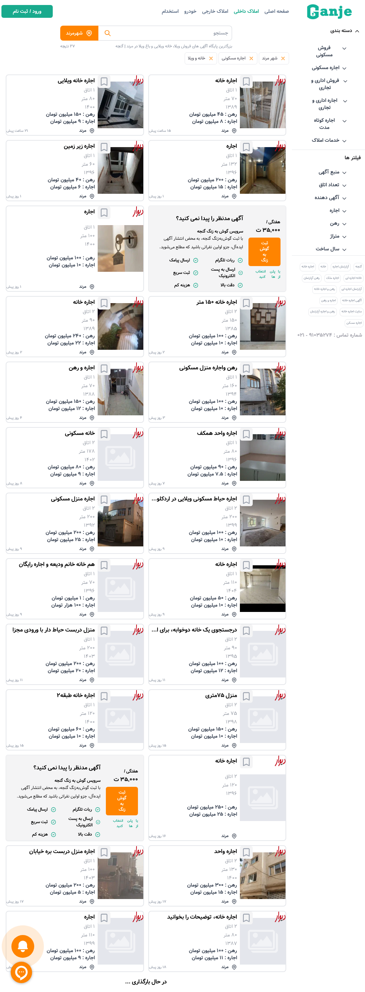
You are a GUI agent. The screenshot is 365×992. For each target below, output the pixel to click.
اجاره (334, 210)
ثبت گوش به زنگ (264, 252)
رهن (334, 223)
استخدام (170, 11)
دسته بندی (341, 30)
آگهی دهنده (327, 198)
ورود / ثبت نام (27, 11)
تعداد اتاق (329, 185)
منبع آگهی (329, 172)
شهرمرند (74, 33)
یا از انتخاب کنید (268, 274)
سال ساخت (327, 249)
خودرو (190, 11)
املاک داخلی (246, 11)
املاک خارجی (215, 11)
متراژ (334, 236)
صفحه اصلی (276, 11)
